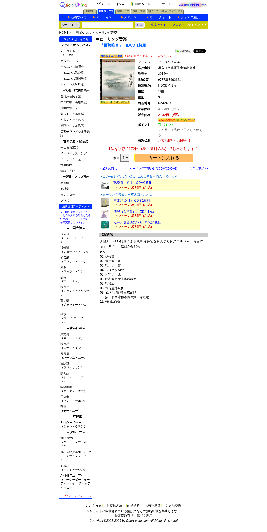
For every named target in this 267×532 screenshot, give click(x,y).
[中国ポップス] (106, 12)
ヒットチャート (160, 17)
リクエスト (177, 24)
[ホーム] (90, 12)
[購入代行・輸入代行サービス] (165, 12)
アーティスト (105, 17)
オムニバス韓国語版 (73, 78)
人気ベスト (132, 17)
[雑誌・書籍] (138, 12)
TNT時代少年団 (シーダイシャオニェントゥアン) (75, 455)
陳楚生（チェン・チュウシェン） (75, 290)
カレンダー (67, 194)
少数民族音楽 (69, 108)
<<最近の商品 (108, 168)
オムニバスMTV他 (72, 84)
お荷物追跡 (152, 505)
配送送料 (133, 505)
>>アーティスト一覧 (78, 496)
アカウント (163, 4)
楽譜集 (64, 188)
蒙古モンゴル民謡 (72, 114)
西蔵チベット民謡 (72, 119)
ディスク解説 (190, 17)
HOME (64, 32)
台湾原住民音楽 (70, 96)
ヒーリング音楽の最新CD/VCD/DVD (153, 168)
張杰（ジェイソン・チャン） (73, 318)
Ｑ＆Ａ (120, 4)
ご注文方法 (93, 505)
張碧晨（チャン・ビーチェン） (73, 237)
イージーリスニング (73, 153)
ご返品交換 (173, 505)
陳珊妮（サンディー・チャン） (73, 377)
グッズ (64, 200)
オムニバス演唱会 (72, 66)
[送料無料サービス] (193, 6)
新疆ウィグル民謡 (72, 125)
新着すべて (79, 17)
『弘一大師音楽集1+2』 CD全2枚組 (136, 222)
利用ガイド (143, 4)
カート (106, 4)
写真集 (64, 183)
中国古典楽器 (69, 147)
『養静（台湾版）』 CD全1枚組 (133, 211)
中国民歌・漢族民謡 (73, 102)
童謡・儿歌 (67, 171)
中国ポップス (82, 32)
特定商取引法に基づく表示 (133, 515)
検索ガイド (158, 24)
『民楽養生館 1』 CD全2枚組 (131, 182)
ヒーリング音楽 (106, 32)
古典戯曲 (66, 165)
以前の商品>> (199, 168)
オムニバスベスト (72, 60)
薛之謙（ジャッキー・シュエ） (73, 304)
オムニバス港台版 (72, 72)
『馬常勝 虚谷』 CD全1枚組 (130, 200)
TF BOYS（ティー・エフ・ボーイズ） (75, 442)
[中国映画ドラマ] (122, 12)
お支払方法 (114, 505)
